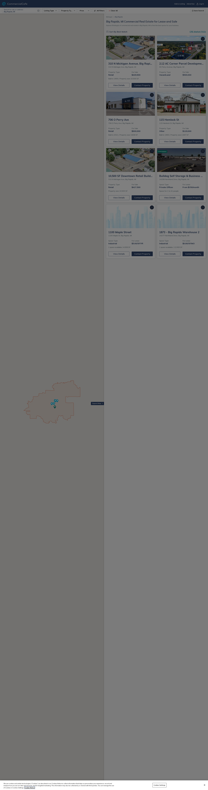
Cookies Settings (159, 785)
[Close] (204, 785)
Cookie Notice (30, 788)
